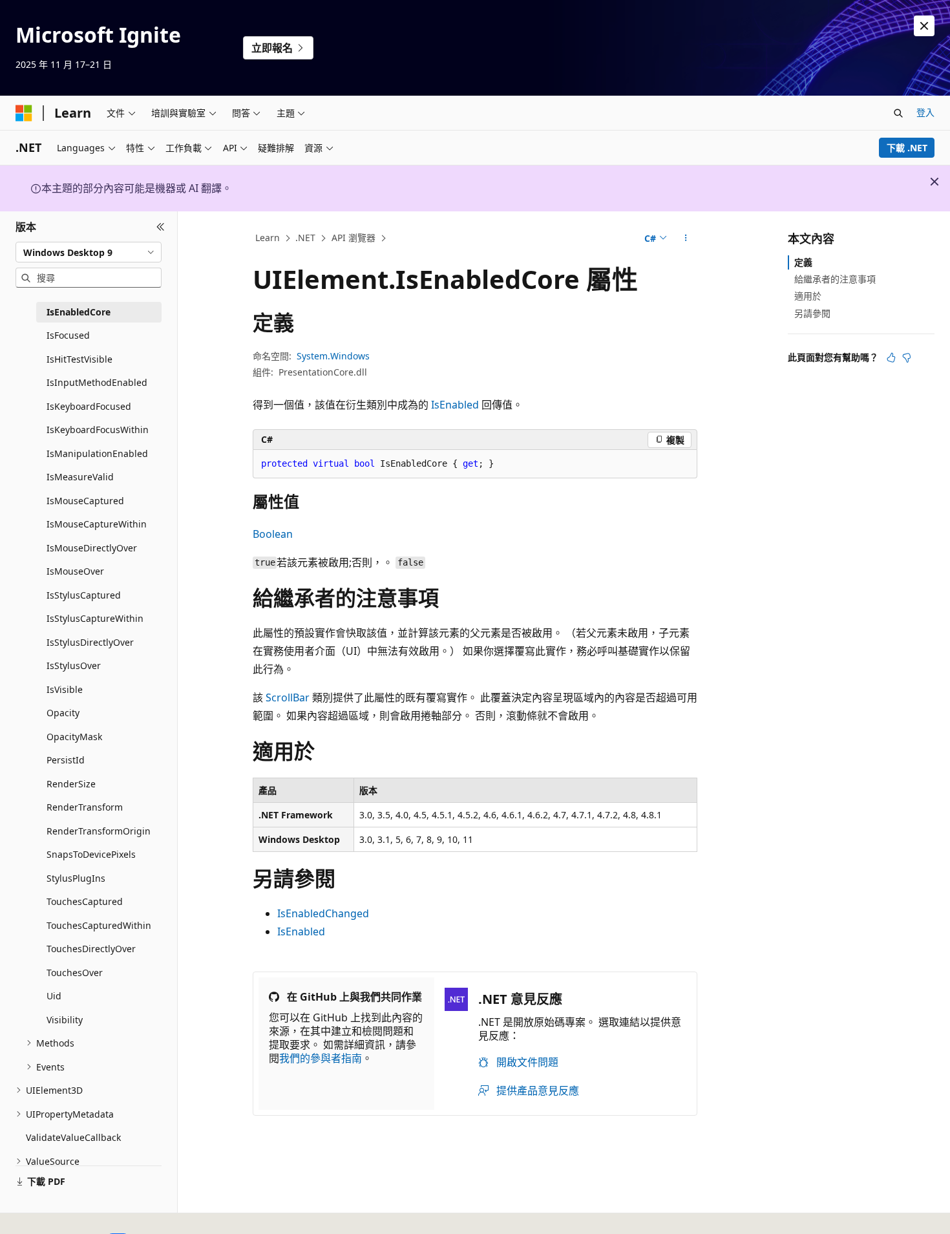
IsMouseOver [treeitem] (75, 571)
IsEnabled (455, 405)
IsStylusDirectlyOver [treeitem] (90, 642)
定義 (803, 262)
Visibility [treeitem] (65, 1020)
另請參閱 (812, 313)
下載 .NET (907, 148)
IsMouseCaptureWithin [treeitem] (97, 524)
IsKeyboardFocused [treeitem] (89, 406)
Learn (267, 237)
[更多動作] (686, 238)
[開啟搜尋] (898, 113)
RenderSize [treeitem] (71, 784)
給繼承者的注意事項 (835, 279)
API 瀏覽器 (353, 237)
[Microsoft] (24, 113)
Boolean (273, 534)
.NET (305, 237)
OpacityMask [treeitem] (74, 736)
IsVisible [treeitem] (65, 689)
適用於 (807, 296)
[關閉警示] (924, 26)
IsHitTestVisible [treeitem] (79, 359)
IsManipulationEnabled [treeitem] (97, 453)
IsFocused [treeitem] (68, 335)
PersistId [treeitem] (66, 760)
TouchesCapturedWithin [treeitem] (99, 925)
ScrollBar (288, 697)
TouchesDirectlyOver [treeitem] (91, 948)
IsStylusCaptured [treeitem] (84, 595)
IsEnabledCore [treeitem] (79, 312)
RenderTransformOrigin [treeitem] (99, 831)
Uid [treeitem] (54, 996)
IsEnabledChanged (323, 913)
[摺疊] (160, 227)
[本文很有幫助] (891, 357)
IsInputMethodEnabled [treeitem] (97, 382)
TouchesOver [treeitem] (75, 972)
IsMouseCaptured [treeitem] (85, 501)
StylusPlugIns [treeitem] (76, 878)
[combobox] (89, 252)
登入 (925, 112)
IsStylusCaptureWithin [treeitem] (95, 618)
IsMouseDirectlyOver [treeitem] (92, 548)
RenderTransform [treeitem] (85, 807)
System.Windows (333, 356)
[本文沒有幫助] (906, 357)
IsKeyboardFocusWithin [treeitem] (98, 429)
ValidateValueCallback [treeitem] (73, 1137)
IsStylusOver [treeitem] (74, 665)
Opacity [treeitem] (63, 713)
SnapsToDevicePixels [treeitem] (91, 854)
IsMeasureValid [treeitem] (80, 477)
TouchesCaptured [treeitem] (85, 901)
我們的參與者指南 (320, 1058)
